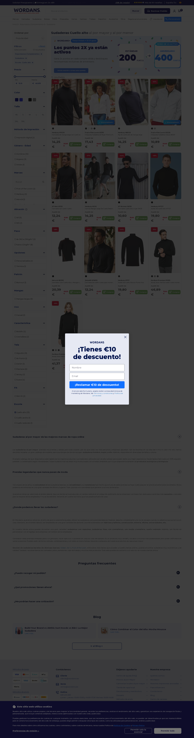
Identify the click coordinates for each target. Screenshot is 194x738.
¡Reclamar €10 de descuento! (97, 385)
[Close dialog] (125, 337)
